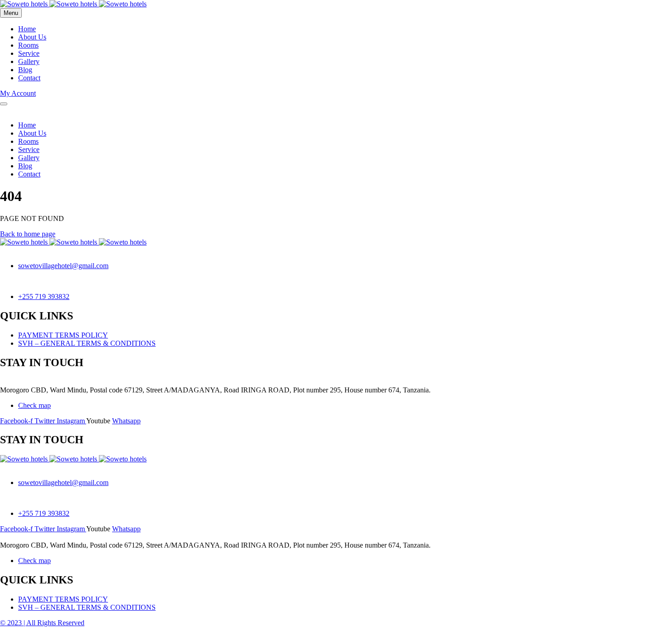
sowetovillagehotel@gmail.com (63, 265)
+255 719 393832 (43, 296)
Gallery (28, 61)
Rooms (28, 45)
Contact (29, 78)
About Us (32, 37)
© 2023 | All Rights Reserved (42, 623)
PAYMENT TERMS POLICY (63, 335)
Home (27, 29)
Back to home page (27, 234)
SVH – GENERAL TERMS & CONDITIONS (87, 343)
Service (28, 53)
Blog (25, 69)
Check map (34, 405)
